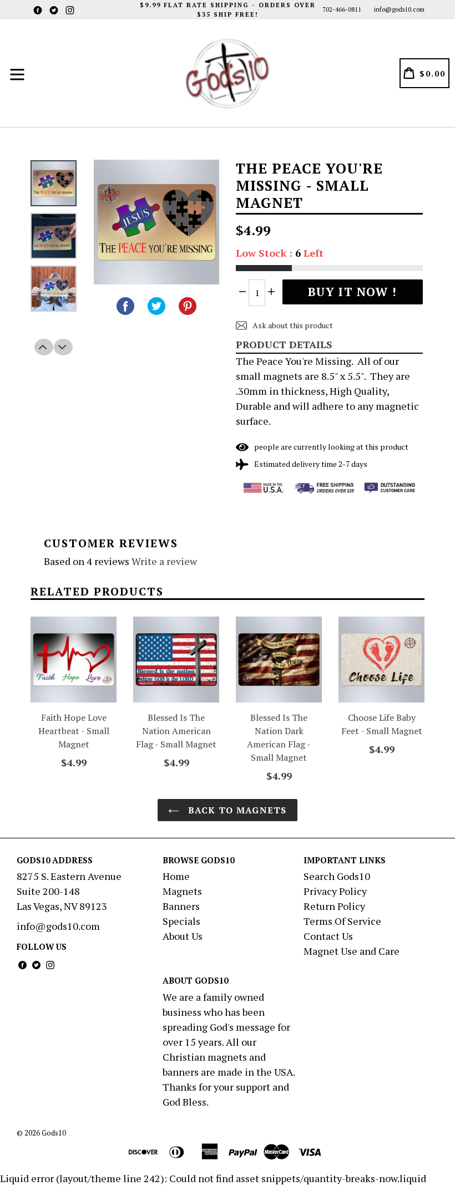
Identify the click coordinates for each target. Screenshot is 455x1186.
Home (176, 876)
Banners (181, 906)
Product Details (284, 344)
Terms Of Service (342, 921)
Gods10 (54, 1133)
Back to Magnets (235, 810)
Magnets (182, 891)
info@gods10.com (399, 9)
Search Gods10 (337, 876)
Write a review (164, 561)
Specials (181, 921)
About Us (183, 936)
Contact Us (328, 936)
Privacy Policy (335, 891)
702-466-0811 (341, 9)
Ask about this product (292, 325)
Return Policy (334, 906)
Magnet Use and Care (352, 951)
